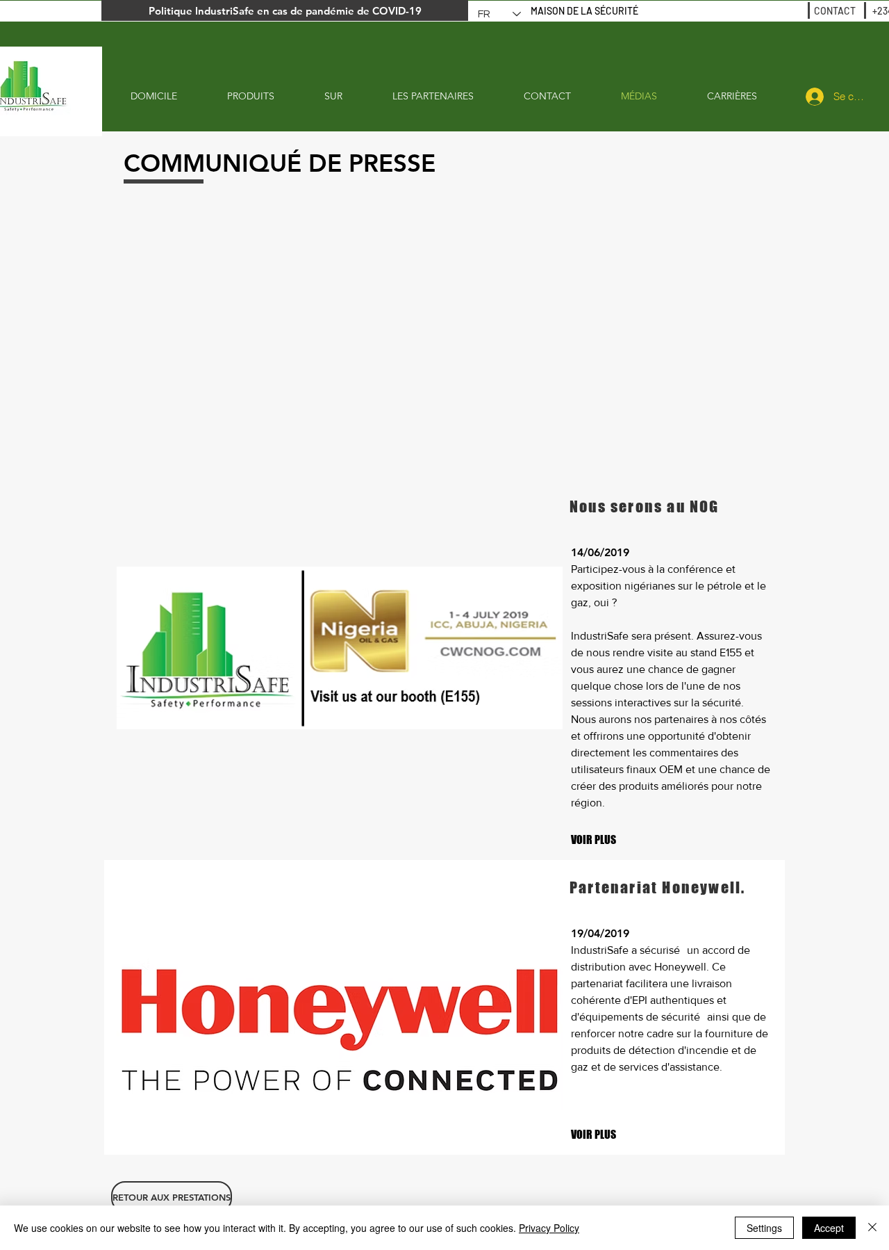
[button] (599, 1134)
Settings (764, 1228)
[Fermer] (872, 1228)
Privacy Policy (549, 1228)
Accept (829, 1228)
